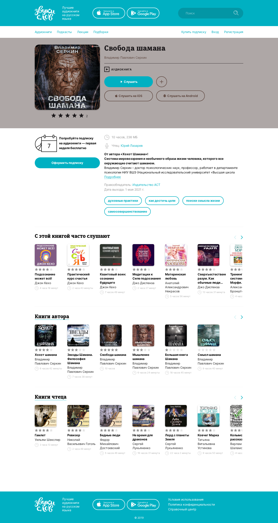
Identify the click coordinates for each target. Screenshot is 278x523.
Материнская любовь (175, 276)
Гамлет (40, 435)
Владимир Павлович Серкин (48, 361)
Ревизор (73, 435)
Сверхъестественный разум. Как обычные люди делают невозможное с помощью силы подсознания (212, 278)
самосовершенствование (127, 211)
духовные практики (123, 200)
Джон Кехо (43, 283)
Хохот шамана (46, 354)
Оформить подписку (67, 163)
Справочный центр (182, 509)
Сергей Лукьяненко (141, 446)
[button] (43, 32)
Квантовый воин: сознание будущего (113, 278)
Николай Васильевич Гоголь (81, 442)
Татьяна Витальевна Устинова (206, 444)
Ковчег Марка (208, 435)
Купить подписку (193, 32)
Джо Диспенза (143, 283)
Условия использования (186, 499)
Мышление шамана (140, 357)
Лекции (82, 32)
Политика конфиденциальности (191, 504)
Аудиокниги (43, 32)
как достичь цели (162, 200)
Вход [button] (215, 32)
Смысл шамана (209, 354)
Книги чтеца (50, 397)
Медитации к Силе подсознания (146, 276)
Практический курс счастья (78, 276)
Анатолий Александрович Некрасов (177, 287)
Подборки (100, 32)
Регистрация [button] (233, 32)
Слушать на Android (182, 96)
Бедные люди (110, 435)
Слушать (130, 81)
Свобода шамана (113, 354)
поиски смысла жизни (203, 200)
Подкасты (64, 32)
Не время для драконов (142, 437)
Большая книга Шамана (176, 357)
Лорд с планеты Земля (177, 437)
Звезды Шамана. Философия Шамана (80, 359)
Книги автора (52, 317)
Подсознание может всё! (45, 276)
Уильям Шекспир (47, 439)
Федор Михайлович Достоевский (110, 444)
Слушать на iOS (130, 96)
